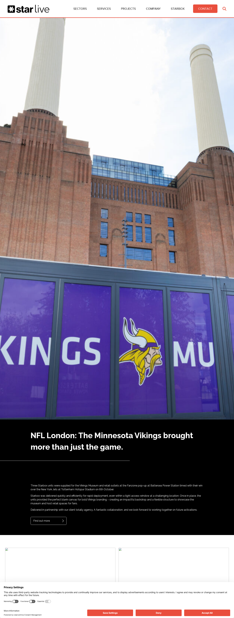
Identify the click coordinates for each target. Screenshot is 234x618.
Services (104, 8)
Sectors (80, 8)
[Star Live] (28, 9)
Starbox (177, 8)
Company (153, 8)
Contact (205, 8)
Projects (128, 8)
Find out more (41, 520)
